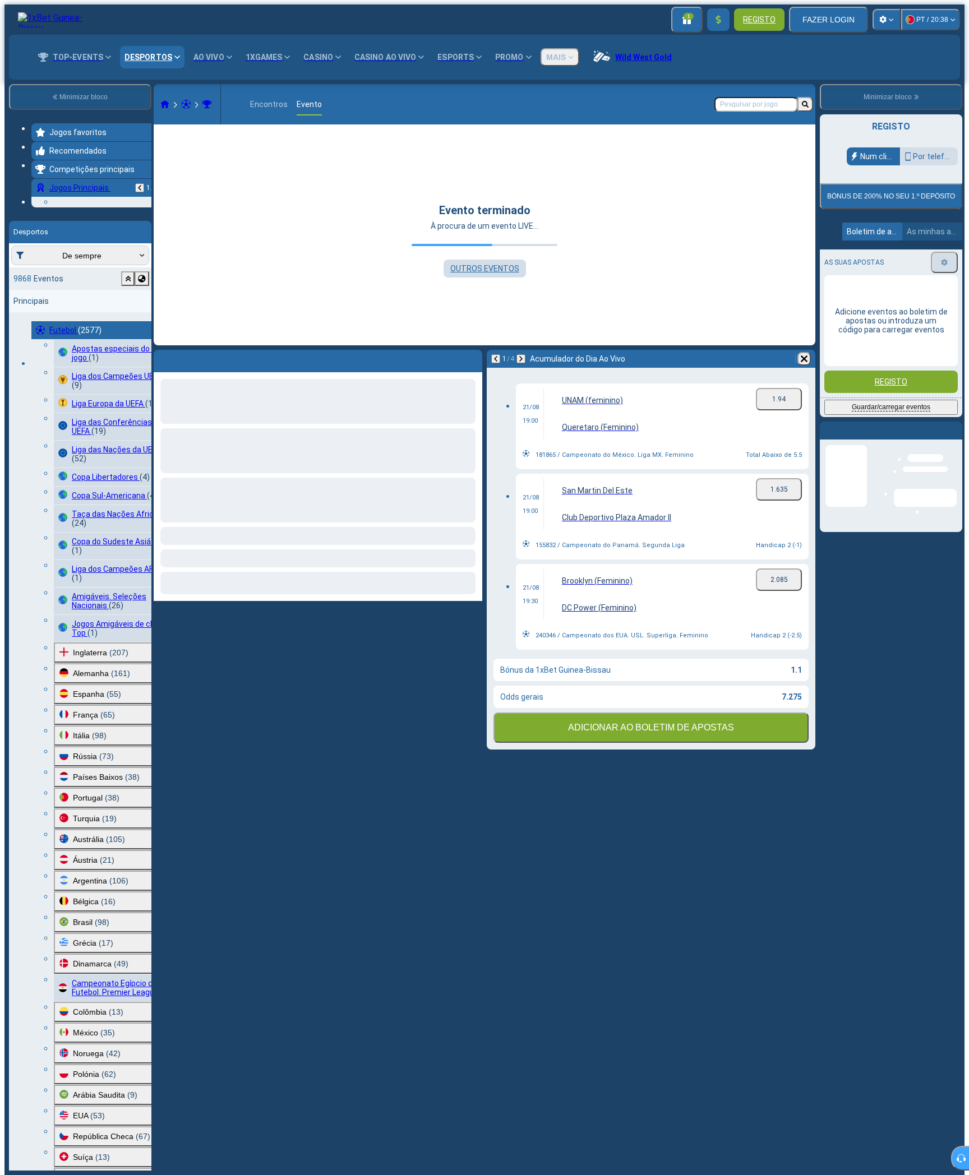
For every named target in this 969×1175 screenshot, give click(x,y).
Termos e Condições (895, 287)
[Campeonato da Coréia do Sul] (207, 104)
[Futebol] (186, 104)
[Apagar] (804, 359)
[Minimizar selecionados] (128, 347)
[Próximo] (520, 358)
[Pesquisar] (805, 104)
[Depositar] (718, 19)
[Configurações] (887, 19)
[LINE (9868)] (165, 104)
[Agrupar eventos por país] (142, 347)
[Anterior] (139, 187)
